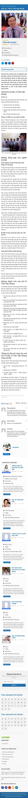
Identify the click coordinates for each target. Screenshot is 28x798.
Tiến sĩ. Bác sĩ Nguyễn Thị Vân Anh (17, 467)
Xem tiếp (7, 494)
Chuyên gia (9, 6)
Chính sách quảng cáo (8, 756)
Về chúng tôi (5, 759)
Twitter (2, 63)
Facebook (6, 63)
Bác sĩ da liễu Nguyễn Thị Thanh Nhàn (18, 569)
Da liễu (13, 6)
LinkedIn (9, 63)
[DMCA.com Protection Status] (5, 737)
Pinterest (13, 63)
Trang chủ (3, 6)
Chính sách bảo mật (7, 754)
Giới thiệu (4, 761)
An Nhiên (7, 59)
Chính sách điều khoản (8, 752)
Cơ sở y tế (5, 743)
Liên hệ (4, 764)
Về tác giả (6, 454)
